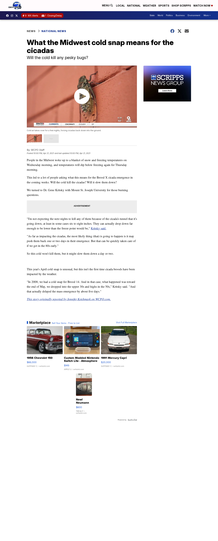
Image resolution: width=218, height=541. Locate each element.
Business (180, 15)
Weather (149, 5)
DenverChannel (17, 15)
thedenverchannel (13, 15)
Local (120, 5)
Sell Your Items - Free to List (65, 323)
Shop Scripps (181, 5)
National (134, 5)
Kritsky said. (98, 228)
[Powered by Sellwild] (132, 420)
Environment (194, 15)
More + (207, 15)
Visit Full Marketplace (126, 322)
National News (53, 31)
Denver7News (8, 15)
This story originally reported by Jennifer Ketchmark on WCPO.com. (69, 299)
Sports (163, 5)
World (160, 15)
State (152, 15)
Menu (106, 5)
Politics (169, 15)
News (31, 31)
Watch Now (202, 5)
